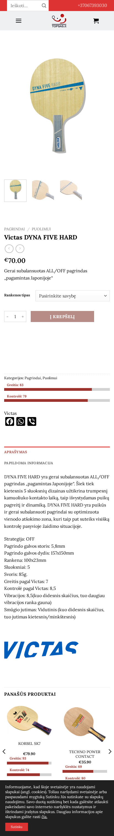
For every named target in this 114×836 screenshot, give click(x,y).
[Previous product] (19, 248)
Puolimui (41, 228)
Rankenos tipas (17, 295)
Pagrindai (14, 228)
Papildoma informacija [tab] (28, 463)
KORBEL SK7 (29, 743)
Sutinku (16, 827)
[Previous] (13, 105)
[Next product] (9, 248)
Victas (10, 413)
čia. (44, 816)
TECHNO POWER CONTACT (84, 754)
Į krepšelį (62, 316)
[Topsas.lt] (59, 20)
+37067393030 (92, 5)
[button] (18, 20)
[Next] (101, 105)
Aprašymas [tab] (15, 452)
